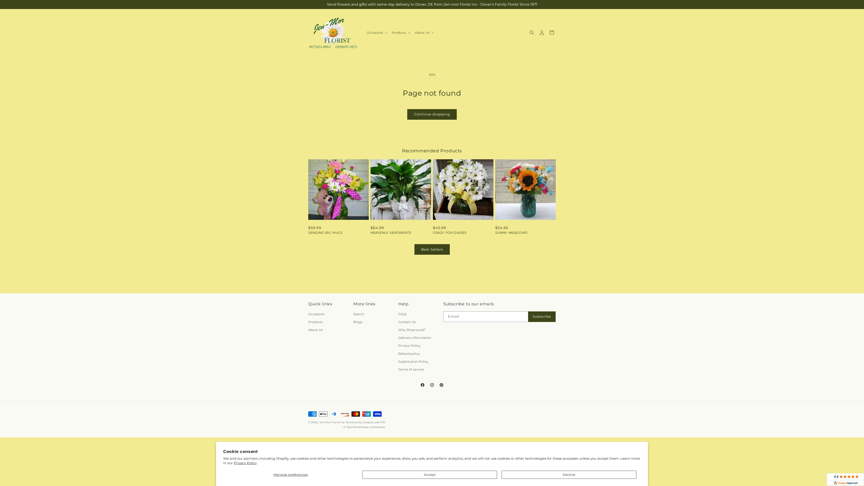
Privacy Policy (245, 463)
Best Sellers (432, 249)
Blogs (357, 322)
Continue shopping (432, 114)
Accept (430, 474)
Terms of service (411, 369)
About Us (315, 330)
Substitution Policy (413, 362)
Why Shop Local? (412, 330)
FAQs (402, 314)
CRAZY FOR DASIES (450, 233)
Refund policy (409, 354)
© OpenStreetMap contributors (364, 427)
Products (315, 322)
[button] (376, 32)
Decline (569, 474)
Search (358, 314)
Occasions (316, 314)
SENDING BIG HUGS (325, 233)
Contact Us (407, 322)
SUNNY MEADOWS (511, 233)
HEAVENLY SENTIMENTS (391, 233)
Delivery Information (414, 338)
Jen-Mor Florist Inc (332, 422)
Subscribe (542, 316)
